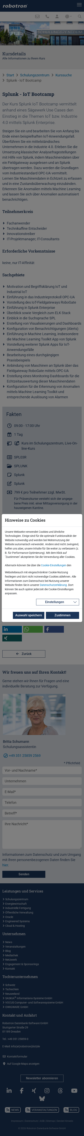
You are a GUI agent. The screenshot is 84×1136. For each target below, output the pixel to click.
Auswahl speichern (28, 615)
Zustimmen (63, 615)
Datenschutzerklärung (53, 585)
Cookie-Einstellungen (53, 565)
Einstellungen (54, 602)
